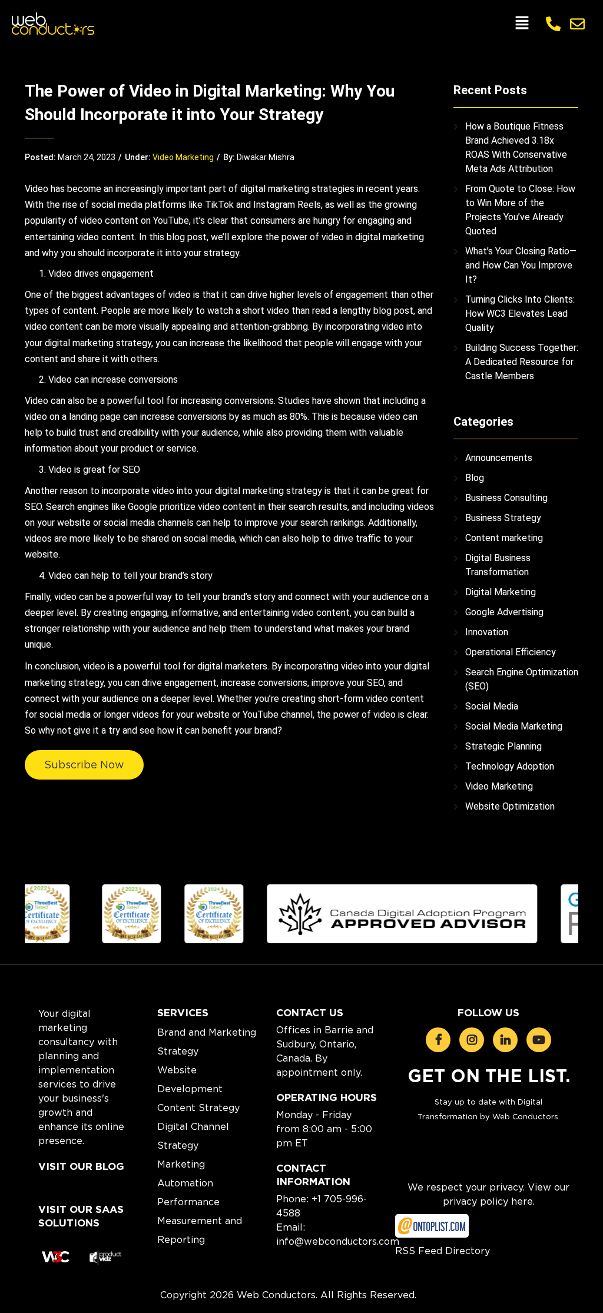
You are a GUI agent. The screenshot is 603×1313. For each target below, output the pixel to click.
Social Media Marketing (513, 726)
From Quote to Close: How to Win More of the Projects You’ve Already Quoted (520, 210)
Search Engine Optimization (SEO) (521, 679)
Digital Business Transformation (498, 565)
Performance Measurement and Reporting (199, 1220)
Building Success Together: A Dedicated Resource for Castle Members (521, 362)
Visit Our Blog (81, 1166)
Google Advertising (504, 612)
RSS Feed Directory (442, 1250)
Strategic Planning (503, 746)
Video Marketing (183, 157)
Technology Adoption (509, 766)
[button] (522, 23)
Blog (474, 477)
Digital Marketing (500, 592)
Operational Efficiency (510, 652)
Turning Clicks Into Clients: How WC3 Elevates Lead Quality (520, 313)
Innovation (486, 632)
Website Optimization (510, 806)
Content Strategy (198, 1107)
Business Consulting (506, 497)
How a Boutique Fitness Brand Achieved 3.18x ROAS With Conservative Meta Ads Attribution (516, 147)
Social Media (491, 706)
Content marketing (504, 537)
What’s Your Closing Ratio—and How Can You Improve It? (521, 265)
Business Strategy (503, 517)
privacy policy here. (489, 1201)
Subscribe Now (84, 764)
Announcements (498, 457)
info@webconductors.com (337, 1241)
